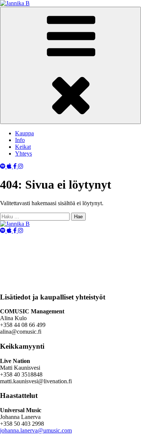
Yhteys (23, 153)
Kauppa (24, 133)
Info (20, 140)
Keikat (23, 147)
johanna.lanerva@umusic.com (36, 430)
